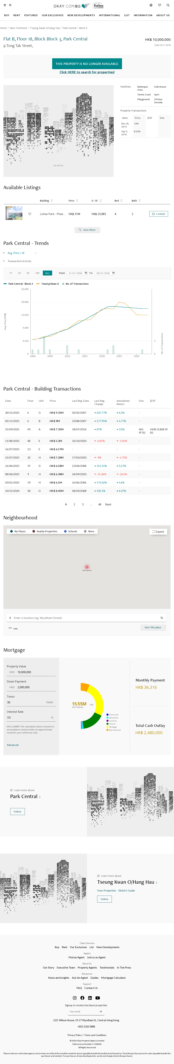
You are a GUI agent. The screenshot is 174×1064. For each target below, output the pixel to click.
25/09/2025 (12, 429)
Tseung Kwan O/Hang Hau (45, 28)
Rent (64, 947)
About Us (87, 963)
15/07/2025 (12, 457)
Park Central (69, 28)
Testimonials (107, 967)
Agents (87, 953)
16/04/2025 (12, 465)
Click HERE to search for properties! (87, 72)
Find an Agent (76, 957)
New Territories (18, 28)
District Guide (126, 890)
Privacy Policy (75, 1035)
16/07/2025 (12, 449)
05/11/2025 (12, 420)
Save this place (153, 627)
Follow (17, 811)
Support (87, 984)
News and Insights (58, 977)
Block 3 (83, 28)
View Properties (106, 890)
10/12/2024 (12, 490)
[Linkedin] (90, 997)
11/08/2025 (12, 440)
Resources (87, 973)
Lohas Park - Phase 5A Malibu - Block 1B (52, 214)
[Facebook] (82, 997)
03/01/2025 (12, 482)
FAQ (79, 987)
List (92, 947)
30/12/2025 (12, 412)
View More (89, 230)
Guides (94, 977)
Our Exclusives (78, 947)
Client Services (87, 943)
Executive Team (66, 967)
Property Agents (87, 967)
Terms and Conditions (95, 1035)
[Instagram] (74, 997)
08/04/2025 (12, 474)
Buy (57, 947)
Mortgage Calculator (113, 977)
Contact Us (91, 987)
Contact (160, 214)
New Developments (107, 947)
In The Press (124, 967)
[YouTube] (97, 997)
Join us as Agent (96, 957)
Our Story (48, 967)
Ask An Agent (80, 977)
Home (3, 28)
